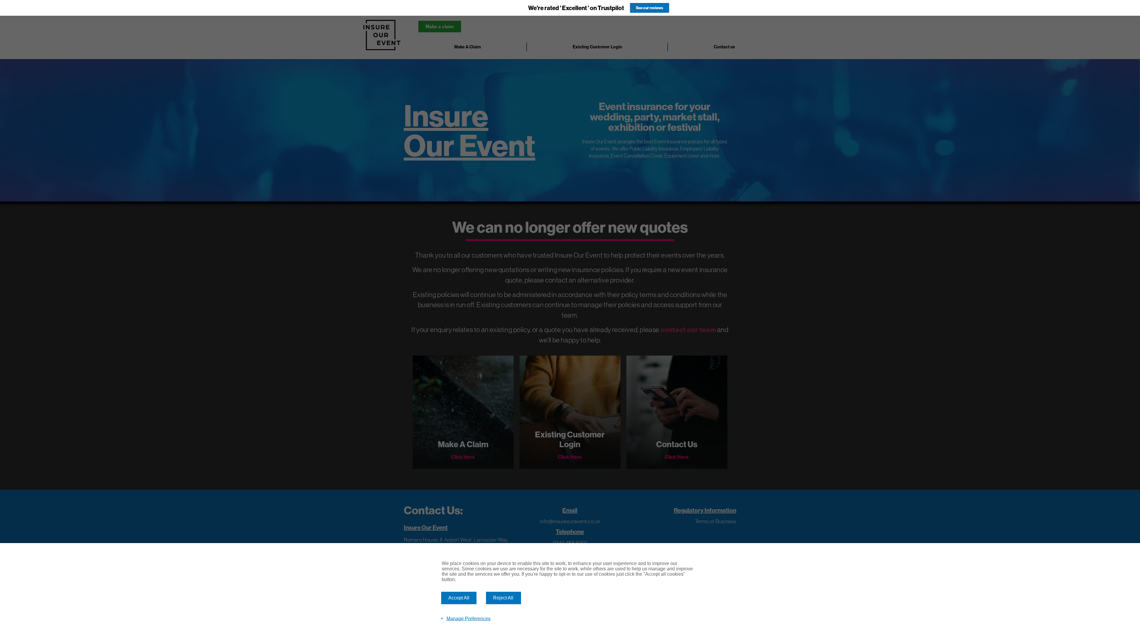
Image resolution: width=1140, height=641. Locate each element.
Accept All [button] (458, 597)
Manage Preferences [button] (468, 618)
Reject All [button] (503, 597)
